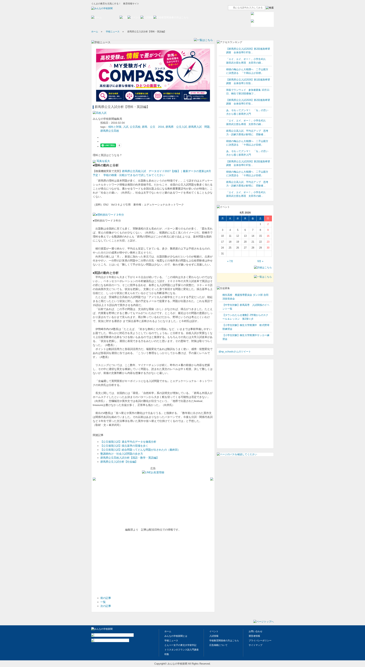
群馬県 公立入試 (176, 126)
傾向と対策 (114, 126)
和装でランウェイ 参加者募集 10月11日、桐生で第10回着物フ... (247, 91)
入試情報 (213, 636)
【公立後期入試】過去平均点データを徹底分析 (128, 441)
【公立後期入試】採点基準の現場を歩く (124, 445)
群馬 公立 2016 (153, 126)
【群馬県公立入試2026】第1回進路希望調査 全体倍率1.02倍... (248, 81)
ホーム (94, 31)
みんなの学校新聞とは (175, 636)
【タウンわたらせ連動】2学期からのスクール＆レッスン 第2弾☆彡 (245, 317)
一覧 (103, 601)
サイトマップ (255, 645)
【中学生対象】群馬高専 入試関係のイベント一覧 (245, 307)
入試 (125, 126)
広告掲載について (218, 645)
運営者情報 (254, 636)
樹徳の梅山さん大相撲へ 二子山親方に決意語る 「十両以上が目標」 (247, 71)
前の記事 (105, 597)
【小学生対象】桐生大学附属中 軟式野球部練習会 (245, 327)
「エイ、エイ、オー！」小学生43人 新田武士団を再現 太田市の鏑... (247, 61)
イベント (213, 631)
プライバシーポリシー (260, 640)
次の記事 (105, 605)
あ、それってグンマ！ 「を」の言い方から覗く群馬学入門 (247, 112)
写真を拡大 (103, 161)
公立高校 (135, 126)
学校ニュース (113, 31)
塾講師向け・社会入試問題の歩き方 (121, 453)
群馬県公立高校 (109, 130)
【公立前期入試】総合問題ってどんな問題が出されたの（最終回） (140, 449)
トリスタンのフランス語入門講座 (181, 649)
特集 (166, 654)
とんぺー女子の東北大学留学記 (180, 645)
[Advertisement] (121, 564)
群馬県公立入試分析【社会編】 (119, 461)
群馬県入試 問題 (199, 126)
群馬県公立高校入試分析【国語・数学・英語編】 (129, 457)
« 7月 (230, 261)
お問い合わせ (255, 631)
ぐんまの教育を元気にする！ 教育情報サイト (115, 3)
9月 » (260, 261)
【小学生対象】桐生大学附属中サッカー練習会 (245, 337)
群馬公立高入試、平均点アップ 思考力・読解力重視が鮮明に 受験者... (247, 132)
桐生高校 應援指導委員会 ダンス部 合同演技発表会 (245, 296)
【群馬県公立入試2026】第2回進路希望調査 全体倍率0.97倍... (248, 50)
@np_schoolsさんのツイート (235, 351)
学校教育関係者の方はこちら (224, 640)
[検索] (270, 8)
